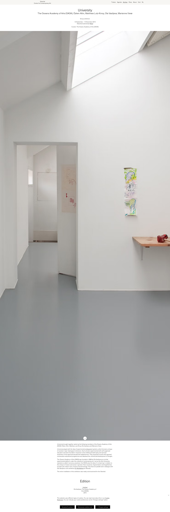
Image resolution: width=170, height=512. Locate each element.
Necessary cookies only (85, 507)
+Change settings (102, 507)
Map (91, 24)
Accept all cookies (67, 507)
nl (143, 2)
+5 (85, 438)
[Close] (168, 495)
